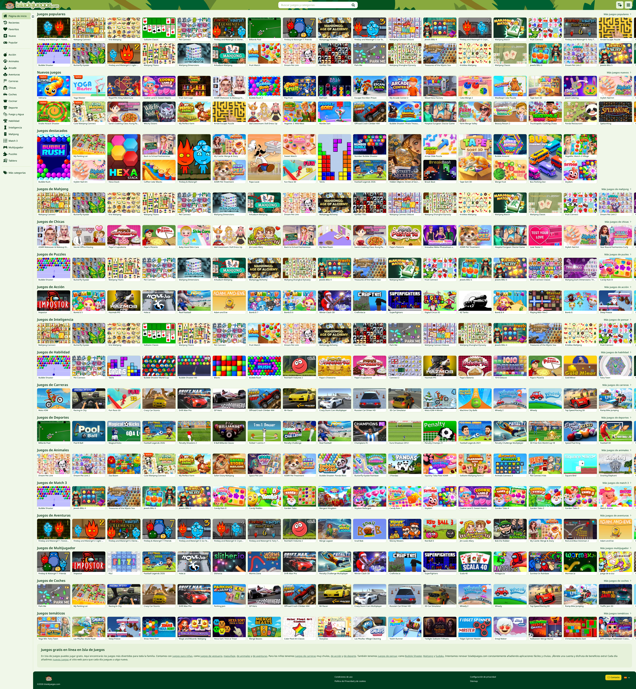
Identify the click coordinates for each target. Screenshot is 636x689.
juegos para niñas (182, 656)
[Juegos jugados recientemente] (619, 5)
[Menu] (628, 5)
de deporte (350, 656)
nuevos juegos (61, 659)
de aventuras (260, 656)
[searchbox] (318, 5)
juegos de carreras (305, 656)
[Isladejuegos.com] (32, 5)
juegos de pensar (387, 656)
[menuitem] (16, 16)
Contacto (615, 677)
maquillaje (229, 656)
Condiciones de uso (343, 676)
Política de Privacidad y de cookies (350, 681)
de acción (336, 656)
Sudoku (440, 656)
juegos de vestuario (211, 656)
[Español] (627, 677)
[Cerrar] (33, 16)
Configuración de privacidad (483, 676)
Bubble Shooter (413, 656)
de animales (243, 656)
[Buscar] (353, 5)
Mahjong (428, 656)
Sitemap (474, 681)
